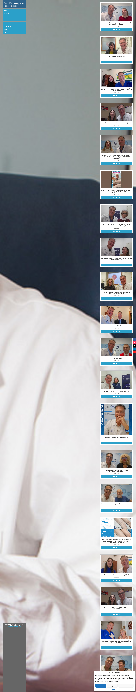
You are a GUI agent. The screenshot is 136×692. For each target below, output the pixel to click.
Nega (112, 686)
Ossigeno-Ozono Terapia (11, 20)
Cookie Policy (115, 689)
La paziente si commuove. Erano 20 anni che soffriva (116, 391)
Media (5, 29)
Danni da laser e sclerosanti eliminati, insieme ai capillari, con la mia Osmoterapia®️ (116, 258)
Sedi (5, 32)
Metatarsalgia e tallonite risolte (116, 56)
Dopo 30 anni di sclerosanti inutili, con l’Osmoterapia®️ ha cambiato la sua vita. (116, 641)
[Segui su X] (134, 345)
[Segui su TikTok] (134, 342)
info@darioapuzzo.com (14, 626)
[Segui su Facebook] (134, 339)
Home (5, 10)
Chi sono (6, 14)
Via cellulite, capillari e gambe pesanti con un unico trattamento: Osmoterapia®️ (116, 470)
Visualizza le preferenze (126, 686)
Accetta (101, 686)
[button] (133, 672)
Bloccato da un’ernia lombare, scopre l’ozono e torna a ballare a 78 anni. (116, 504)
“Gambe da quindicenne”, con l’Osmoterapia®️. (116, 123)
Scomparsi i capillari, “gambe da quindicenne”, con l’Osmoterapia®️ (116, 608)
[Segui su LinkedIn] (134, 349)
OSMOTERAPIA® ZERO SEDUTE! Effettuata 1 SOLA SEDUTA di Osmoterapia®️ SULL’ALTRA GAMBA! (116, 191)
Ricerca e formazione (10, 23)
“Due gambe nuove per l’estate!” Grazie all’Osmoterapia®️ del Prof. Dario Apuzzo (116, 89)
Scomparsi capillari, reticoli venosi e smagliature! (116, 575)
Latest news (7, 26)
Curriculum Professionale (12, 17)
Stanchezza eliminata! (116, 358)
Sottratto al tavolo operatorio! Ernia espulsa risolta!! (116, 326)
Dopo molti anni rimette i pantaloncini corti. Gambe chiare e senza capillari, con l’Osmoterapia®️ (116, 225)
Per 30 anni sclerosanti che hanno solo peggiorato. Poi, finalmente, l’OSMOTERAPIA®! (116, 292)
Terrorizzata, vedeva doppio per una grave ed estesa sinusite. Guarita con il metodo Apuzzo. (116, 23)
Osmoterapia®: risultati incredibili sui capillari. (116, 437)
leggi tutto (116, 29)
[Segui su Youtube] (134, 352)
